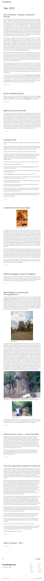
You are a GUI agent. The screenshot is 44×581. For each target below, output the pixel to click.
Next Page (39, 559)
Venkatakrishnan (31, 166)
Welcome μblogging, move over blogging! (19, 274)
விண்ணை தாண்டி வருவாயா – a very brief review (21, 434)
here (34, 422)
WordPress (26, 97)
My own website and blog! (14, 93)
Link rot (5, 47)
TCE (17, 142)
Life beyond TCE (10, 140)
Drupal (11, 97)
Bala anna (11, 174)
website (38, 96)
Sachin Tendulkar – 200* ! (13, 543)
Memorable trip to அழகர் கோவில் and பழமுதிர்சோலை (16, 293)
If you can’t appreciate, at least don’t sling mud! (22, 466)
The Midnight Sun (6, 2)
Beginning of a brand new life (15, 111)
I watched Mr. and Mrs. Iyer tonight (17, 208)
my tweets (19, 262)
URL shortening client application (33, 75)
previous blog (28, 99)
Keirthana (25, 166)
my (18, 278)
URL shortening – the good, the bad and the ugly (19, 16)
